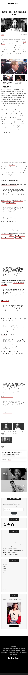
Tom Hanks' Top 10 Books (8, 539)
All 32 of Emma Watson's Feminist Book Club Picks (13, 550)
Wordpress (16, 648)
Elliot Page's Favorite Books (17, 487)
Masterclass (3, 652)
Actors (4, 566)
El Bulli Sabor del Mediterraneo (9, 184)
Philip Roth (18, 238)
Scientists (5, 587)
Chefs (2, 34)
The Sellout (4, 335)
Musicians (5, 582)
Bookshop (21, 650)
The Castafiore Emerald (7, 397)
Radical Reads (14, 4)
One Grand (12, 165)
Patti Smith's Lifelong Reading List (10, 546)
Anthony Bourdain (20, 173)
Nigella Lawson (13, 175)
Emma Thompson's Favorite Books (10, 552)
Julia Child (3, 175)
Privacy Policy (14, 646)
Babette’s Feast (5, 300)
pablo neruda (6, 456)
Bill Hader (11, 235)
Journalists (5, 580)
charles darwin (17, 452)
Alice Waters (12, 173)
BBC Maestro (16, 650)
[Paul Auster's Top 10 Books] (6, 440)
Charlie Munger (10, 354)
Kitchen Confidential (6, 200)
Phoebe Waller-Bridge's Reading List (10, 542)
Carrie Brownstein (11, 202)
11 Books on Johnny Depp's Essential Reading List (13, 544)
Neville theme (11, 662)
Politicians (5, 585)
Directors (5, 576)
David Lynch (18, 235)
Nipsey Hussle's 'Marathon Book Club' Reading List (13, 535)
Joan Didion (4, 284)
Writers (4, 589)
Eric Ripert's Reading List (18, 431)
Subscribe (14, 512)
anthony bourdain (9, 452)
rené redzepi (12, 456)
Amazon (11, 650)
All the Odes (4, 222)
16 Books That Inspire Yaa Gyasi (11, 475)
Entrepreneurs (6, 578)
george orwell (15, 454)
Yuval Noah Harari (21, 354)
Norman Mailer (9, 238)
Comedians (5, 574)
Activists (5, 564)
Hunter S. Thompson (18, 282)
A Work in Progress (21, 120)
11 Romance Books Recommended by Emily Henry (13, 537)
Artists (4, 568)
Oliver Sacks (9, 321)
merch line (16, 599)
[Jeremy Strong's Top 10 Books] (6, 426)
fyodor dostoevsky (7, 454)
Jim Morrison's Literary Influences (10, 548)
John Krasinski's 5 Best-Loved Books (10, 554)
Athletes (5, 570)
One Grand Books (7, 413)
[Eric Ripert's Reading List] (18, 426)
